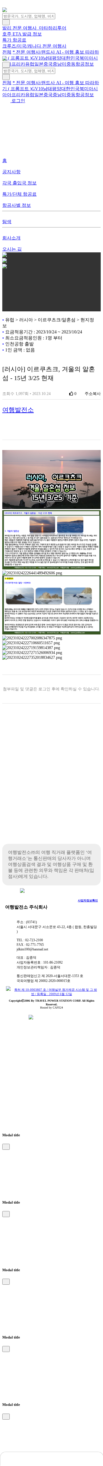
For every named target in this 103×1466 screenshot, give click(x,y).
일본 (38, 64)
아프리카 (16, 64)
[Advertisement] (51, 783)
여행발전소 (18, 409)
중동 (71, 64)
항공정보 (85, 64)
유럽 (29, 64)
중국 (48, 64)
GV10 (37, 58)
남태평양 (52, 58)
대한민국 (70, 58)
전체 (6, 52)
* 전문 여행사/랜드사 (34, 52)
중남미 (59, 64)
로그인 (17, 100)
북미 (84, 58)
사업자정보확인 (88, 900)
